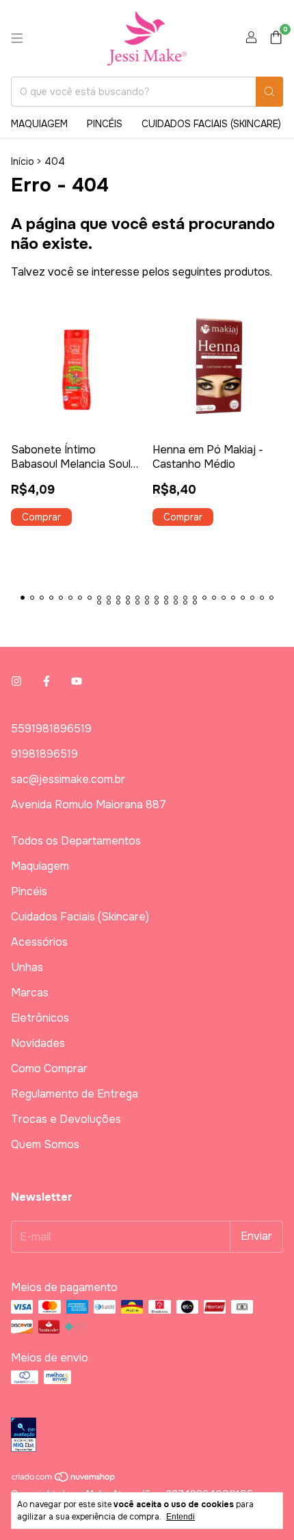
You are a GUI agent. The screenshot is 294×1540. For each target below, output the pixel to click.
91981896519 (44, 754)
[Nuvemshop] (64, 1479)
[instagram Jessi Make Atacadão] (16, 681)
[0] (276, 38)
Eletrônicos (40, 1018)
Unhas (27, 967)
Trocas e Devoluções (66, 1119)
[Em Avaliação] (147, 1436)
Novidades (38, 1043)
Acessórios (39, 942)
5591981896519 (51, 728)
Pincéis (104, 124)
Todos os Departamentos (76, 841)
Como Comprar (49, 1068)
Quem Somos (45, 1144)
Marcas (30, 992)
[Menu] (17, 38)
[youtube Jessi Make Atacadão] (76, 681)
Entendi (180, 1517)
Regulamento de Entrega (74, 1094)
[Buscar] (269, 92)
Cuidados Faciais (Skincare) (211, 124)
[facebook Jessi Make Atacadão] (46, 681)
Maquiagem (39, 124)
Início (22, 161)
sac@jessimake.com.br (68, 779)
